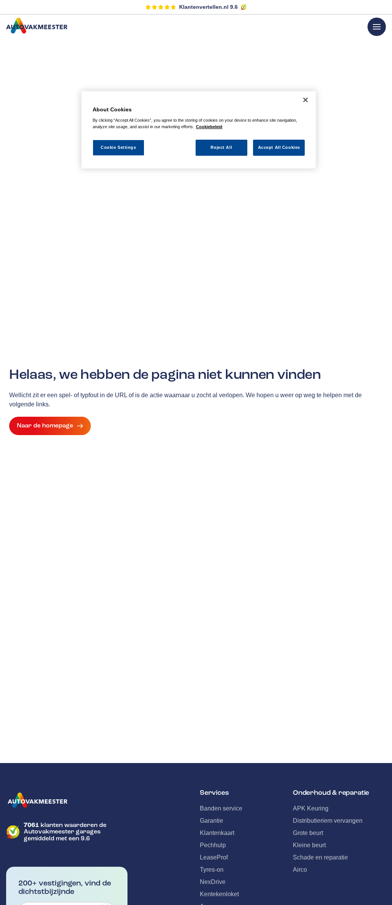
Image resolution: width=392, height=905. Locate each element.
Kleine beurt (309, 845)
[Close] (305, 99)
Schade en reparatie (320, 857)
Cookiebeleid (209, 126)
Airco (300, 869)
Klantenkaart (217, 833)
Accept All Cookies (279, 147)
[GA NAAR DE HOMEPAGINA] (66, 800)
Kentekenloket (219, 894)
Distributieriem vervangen (328, 820)
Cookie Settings (118, 147)
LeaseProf (214, 857)
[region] (198, 130)
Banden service (221, 808)
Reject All (221, 147)
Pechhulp (213, 845)
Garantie (211, 820)
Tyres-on (212, 869)
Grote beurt (308, 833)
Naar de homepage (45, 425)
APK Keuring (310, 808)
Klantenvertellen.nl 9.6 (208, 7)
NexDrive (212, 882)
